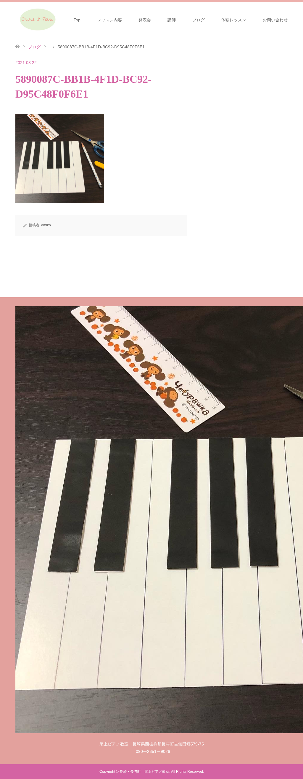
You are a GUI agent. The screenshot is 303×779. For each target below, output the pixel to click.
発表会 (144, 20)
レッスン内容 (109, 20)
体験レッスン (233, 20)
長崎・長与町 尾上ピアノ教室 (144, 772)
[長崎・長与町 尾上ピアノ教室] (37, 19)
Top (77, 20)
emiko (46, 225)
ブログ (198, 20)
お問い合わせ (275, 20)
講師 (171, 20)
